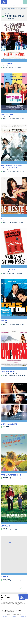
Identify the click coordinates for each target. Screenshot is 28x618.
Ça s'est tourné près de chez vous (13, 8)
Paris (3, 9)
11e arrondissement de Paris (11, 9)
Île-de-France (23, 8)
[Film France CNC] (4, 2)
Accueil (3, 8)
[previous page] (5, 588)
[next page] (22, 588)
